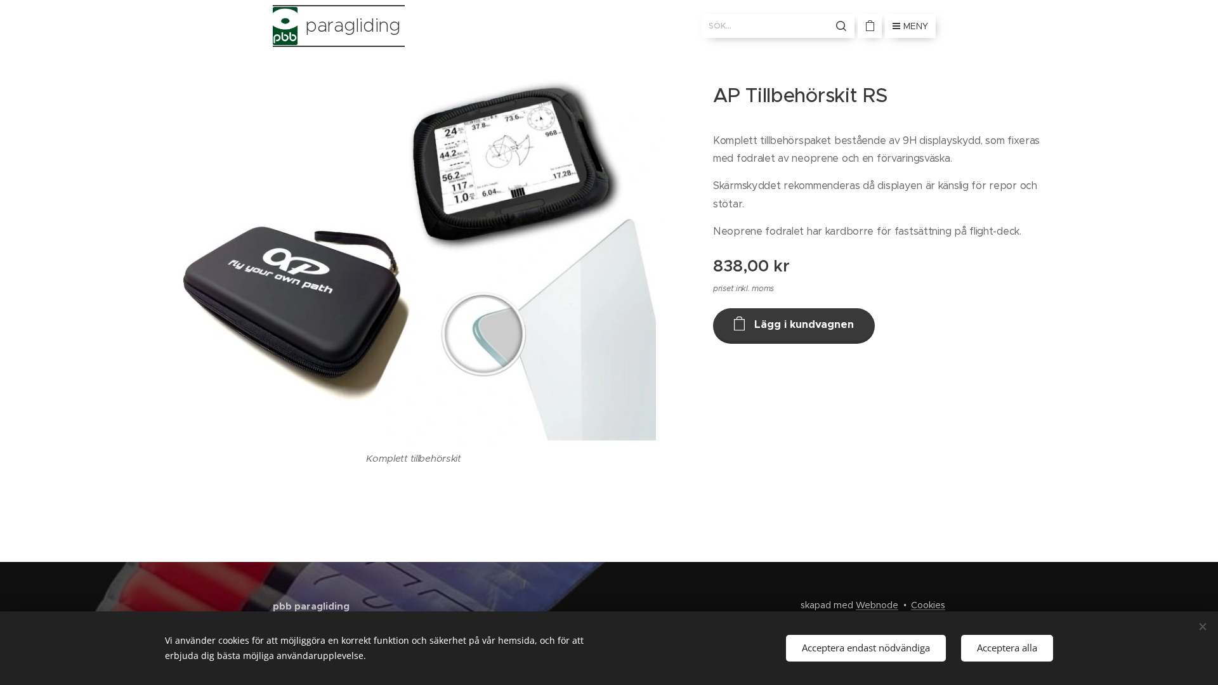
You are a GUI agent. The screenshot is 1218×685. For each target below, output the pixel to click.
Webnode (877, 605)
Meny (915, 26)
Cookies (928, 605)
